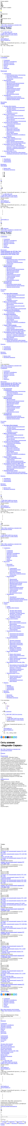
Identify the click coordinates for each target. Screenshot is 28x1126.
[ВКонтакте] (4, 172)
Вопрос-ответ (7, 168)
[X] (8, 737)
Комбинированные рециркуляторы (15, 98)
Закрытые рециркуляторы (13, 99)
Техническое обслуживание (11, 122)
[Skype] (14, 737)
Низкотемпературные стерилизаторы (16, 75)
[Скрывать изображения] (1, 17)
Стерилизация (7, 73)
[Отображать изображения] (1, 15)
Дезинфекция (7, 95)
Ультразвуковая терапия (13, 85)
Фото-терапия (10, 92)
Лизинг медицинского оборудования (16, 152)
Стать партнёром (5, 1053)
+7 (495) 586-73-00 (7, 32)
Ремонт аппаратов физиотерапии (15, 141)
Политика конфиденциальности (9, 1106)
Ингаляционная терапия (13, 94)
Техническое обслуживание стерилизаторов (14, 124)
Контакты (3, 164)
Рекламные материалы (9, 169)
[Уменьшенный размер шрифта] (1, 2)
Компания (3, 1020)
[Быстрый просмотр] (1, 845)
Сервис (3, 103)
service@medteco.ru (5, 40)
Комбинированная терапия (13, 88)
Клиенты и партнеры (9, 64)
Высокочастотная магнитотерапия (15, 83)
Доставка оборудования (10, 106)
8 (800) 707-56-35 (9, 34)
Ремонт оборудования (12, 133)
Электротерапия (11, 91)
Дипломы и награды (9, 63)
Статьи (5, 67)
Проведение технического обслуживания (13, 131)
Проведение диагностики (13, 129)
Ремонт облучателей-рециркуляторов (16, 142)
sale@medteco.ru (5, 38)
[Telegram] (4, 173)
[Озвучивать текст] (1, 20)
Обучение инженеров (9, 126)
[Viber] (10, 737)
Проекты (3, 156)
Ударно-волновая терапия (13, 90)
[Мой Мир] (6, 737)
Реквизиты (6, 68)
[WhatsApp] (12, 737)
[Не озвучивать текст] (1, 22)
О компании (4, 57)
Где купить (4, 102)
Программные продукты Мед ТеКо (13, 144)
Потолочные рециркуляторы (14, 96)
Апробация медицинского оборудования (17, 153)
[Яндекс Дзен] (4, 176)
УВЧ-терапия (10, 87)
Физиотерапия (7, 80)
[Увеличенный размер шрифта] (2, 6)
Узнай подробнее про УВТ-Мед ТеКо (11, 251)
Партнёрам (4, 165)
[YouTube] (4, 175)
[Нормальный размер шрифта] (2, 4)
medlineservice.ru (5, 779)
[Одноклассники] (3, 737)
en (1, 180)
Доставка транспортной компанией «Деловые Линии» (16, 108)
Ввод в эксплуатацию (9, 114)
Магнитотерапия (11, 81)
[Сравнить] (1, 847)
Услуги (2, 1041)
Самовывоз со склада (12, 113)
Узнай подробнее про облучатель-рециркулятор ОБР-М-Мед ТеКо (10, 253)
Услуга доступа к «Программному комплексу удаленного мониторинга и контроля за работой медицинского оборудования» (16, 147)
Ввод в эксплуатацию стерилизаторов (16, 121)
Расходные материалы (12, 76)
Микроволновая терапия (13, 84)
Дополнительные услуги (10, 151)
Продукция (4, 71)
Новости (6, 65)
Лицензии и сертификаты (10, 61)
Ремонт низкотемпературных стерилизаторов (14, 139)
